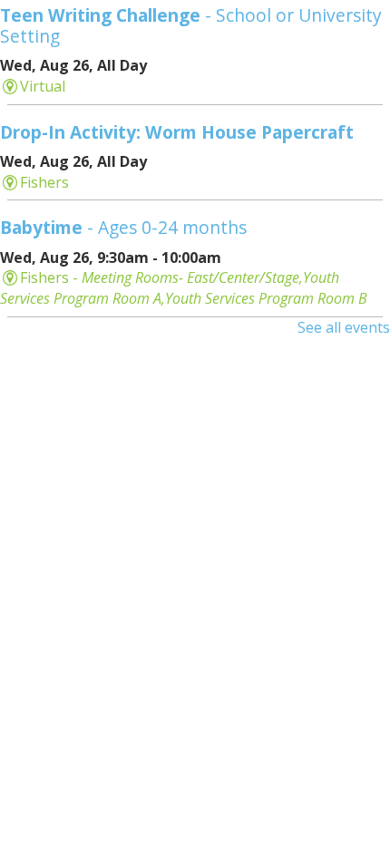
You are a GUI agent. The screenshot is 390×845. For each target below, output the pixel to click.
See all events (343, 327)
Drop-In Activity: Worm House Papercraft (177, 132)
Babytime (123, 227)
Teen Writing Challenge (191, 25)
